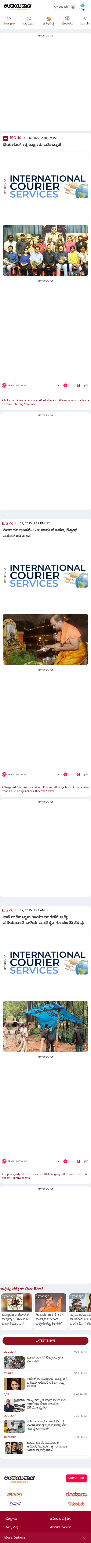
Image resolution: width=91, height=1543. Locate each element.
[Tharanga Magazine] (14, 1494)
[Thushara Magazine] (14, 1504)
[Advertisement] (45, 84)
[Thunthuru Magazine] (76, 1504)
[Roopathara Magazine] (76, 1494)
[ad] (47, 186)
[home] (18, 7)
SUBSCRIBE (76, 1479)
